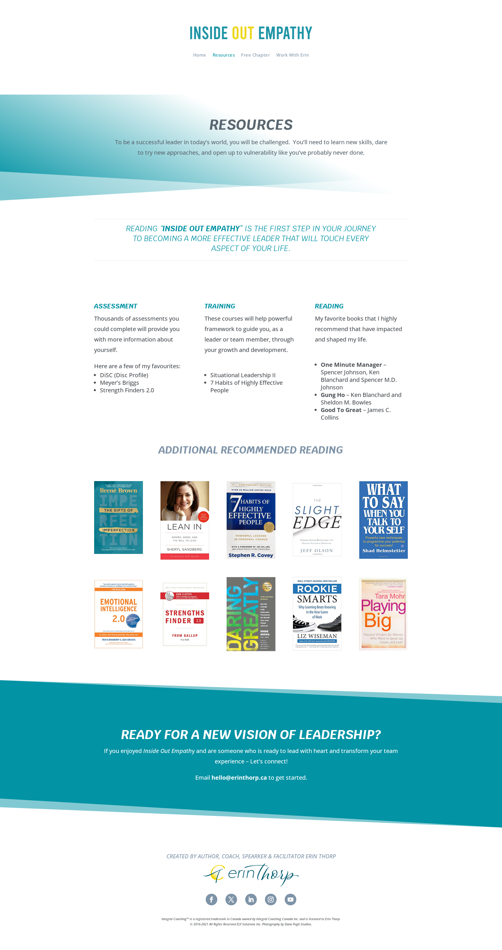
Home (199, 55)
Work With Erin (292, 55)
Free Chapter (255, 55)
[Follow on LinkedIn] (251, 899)
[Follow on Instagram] (271, 899)
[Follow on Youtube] (290, 899)
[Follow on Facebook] (211, 899)
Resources (224, 55)
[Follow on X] (231, 899)
